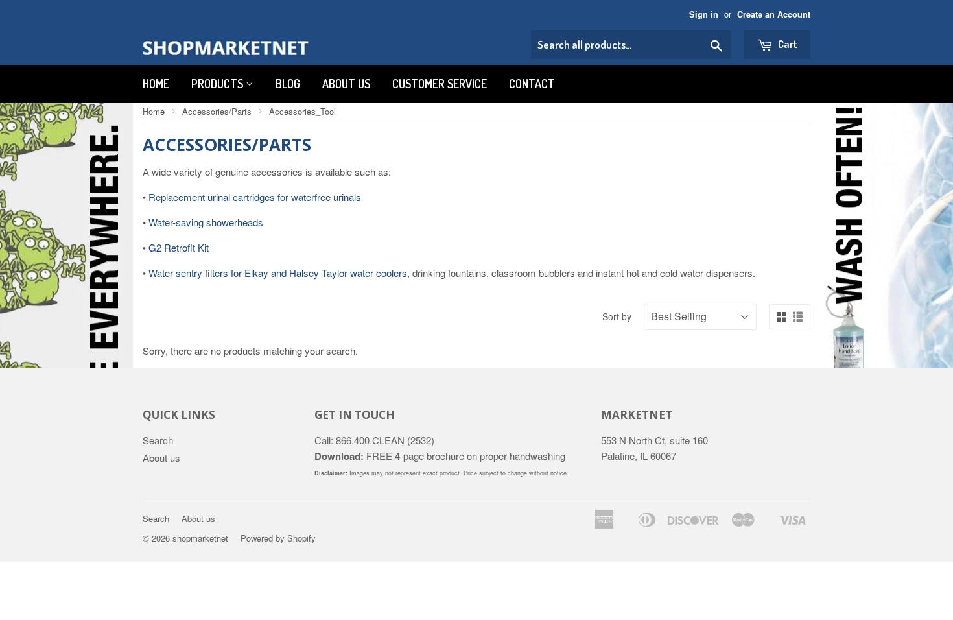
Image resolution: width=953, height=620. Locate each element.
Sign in (703, 14)
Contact (532, 84)
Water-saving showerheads (205, 222)
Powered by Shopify (278, 538)
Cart (786, 44)
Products (218, 84)
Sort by (616, 316)
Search (158, 440)
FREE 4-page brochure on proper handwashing (439, 455)
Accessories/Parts (217, 111)
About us (346, 84)
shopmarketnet (200, 538)
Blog (288, 84)
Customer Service (439, 84)
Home (156, 84)
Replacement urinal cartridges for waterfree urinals (254, 197)
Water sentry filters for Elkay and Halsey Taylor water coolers (277, 273)
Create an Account (773, 14)
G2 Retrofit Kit (178, 247)
